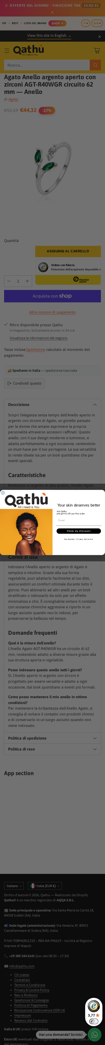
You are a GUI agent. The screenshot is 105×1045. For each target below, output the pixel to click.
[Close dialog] (3, 493)
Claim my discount (78, 531)
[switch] (93, 1021)
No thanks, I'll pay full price (78, 539)
